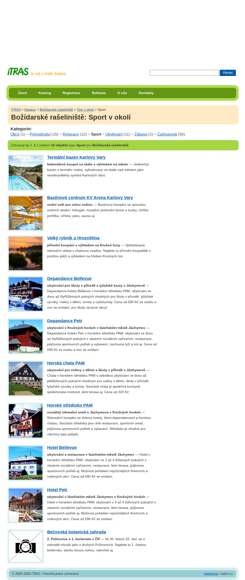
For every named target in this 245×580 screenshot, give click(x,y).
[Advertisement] (122, 30)
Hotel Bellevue (62, 447)
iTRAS (16, 109)
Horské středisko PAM (70, 405)
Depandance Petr (64, 320)
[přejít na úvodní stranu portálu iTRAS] (36, 71)
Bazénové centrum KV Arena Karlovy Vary (90, 197)
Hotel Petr (57, 489)
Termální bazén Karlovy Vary (76, 157)
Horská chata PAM (66, 363)
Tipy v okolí (85, 109)
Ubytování (113, 134)
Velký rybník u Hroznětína (73, 238)
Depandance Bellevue (69, 278)
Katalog (45, 93)
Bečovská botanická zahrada (76, 532)
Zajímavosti (167, 134)
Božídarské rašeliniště (56, 109)
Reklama (99, 93)
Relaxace (71, 134)
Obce (15, 134)
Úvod (22, 93)
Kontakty (146, 93)
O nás (122, 93)
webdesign (211, 573)
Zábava (140, 134)
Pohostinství (40, 134)
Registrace (71, 93)
